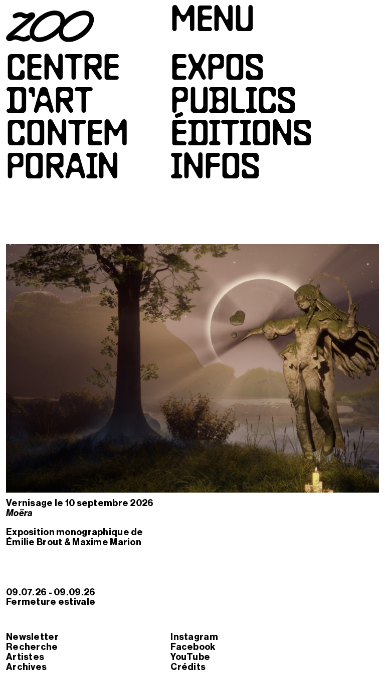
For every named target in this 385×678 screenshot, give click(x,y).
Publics (233, 104)
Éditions (241, 136)
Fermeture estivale (50, 601)
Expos (217, 71)
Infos (215, 169)
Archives (26, 666)
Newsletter (32, 636)
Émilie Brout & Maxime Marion (73, 542)
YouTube (190, 656)
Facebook (192, 646)
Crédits (188, 666)
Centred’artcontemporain (67, 120)
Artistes (25, 656)
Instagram (194, 636)
